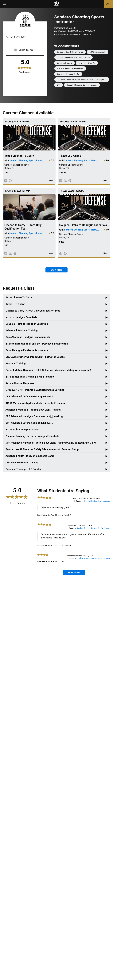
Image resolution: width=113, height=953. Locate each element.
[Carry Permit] (5, 180)
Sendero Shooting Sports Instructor (27, 160)
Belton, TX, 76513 (27, 50)
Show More (56, 270)
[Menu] (4, 4)
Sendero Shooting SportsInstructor (97, 501)
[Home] (56, 3)
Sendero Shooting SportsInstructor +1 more (93, 528)
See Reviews (25, 72)
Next (51, 180)
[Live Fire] (10, 180)
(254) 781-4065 (18, 36)
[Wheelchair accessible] (65, 180)
